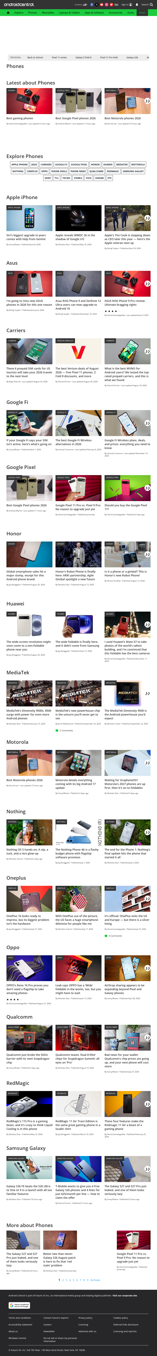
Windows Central (17, 1338)
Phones (32, 12)
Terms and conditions (20, 1317)
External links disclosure (125, 1324)
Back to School (35, 57)
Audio (130, 12)
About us (13, 1331)
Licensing (83, 1324)
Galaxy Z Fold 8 (83, 57)
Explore (19, 12)
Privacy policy (85, 1317)
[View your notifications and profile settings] (137, 5)
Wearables (48, 12)
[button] (147, 4)
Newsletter (49, 1331)
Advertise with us (87, 1331)
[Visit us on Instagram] (106, 4)
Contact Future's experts (56, 1317)
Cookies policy (120, 1317)
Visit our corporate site (125, 1295)
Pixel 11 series (59, 57)
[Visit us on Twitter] (97, 4)
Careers (48, 1324)
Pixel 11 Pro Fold (109, 57)
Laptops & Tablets (69, 12)
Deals (142, 12)
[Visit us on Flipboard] (111, 4)
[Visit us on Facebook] (92, 4)
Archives (95, 1280)
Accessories (116, 12)
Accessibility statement (20, 1324)
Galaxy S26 (132, 57)
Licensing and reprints (125, 1331)
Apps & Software (94, 12)
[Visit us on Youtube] (101, 4)
